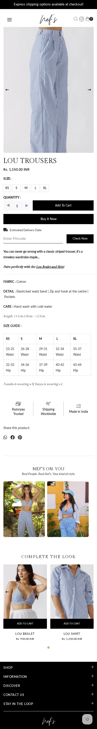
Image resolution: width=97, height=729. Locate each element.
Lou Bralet (43, 267)
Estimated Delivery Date (26, 230)
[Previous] (8, 89)
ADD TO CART (25, 623)
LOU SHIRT (72, 634)
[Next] (90, 89)
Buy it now (49, 219)
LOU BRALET (25, 634)
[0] (87, 20)
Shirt (60, 267)
